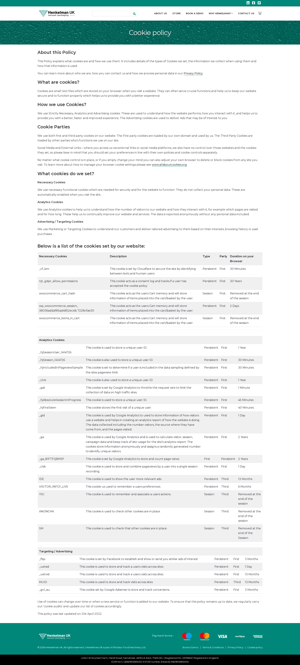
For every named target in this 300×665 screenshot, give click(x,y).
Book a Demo (194, 13)
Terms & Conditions (213, 647)
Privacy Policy (193, 73)
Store (176, 13)
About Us (160, 13)
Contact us (246, 13)
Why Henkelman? (220, 13)
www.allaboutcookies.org (169, 164)
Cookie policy (254, 647)
